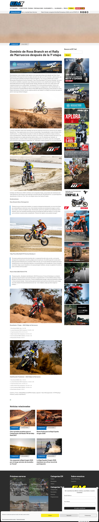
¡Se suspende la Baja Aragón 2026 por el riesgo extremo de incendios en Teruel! (21, 462)
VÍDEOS (66, 8)
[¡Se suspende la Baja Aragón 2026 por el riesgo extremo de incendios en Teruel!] (22, 454)
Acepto (50, 515)
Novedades (53, 481)
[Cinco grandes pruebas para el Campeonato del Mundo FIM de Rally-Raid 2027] (22, 425)
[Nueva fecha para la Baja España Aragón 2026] (49, 425)
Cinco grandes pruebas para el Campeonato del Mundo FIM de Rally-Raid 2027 (22, 433)
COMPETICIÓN (23, 8)
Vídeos (52, 483)
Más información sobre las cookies (9, 519)
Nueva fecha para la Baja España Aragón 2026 (72, 12)
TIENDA (71, 8)
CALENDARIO (58, 8)
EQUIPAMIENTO (48, 8)
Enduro (52, 479)
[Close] (97, 488)
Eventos (53, 494)
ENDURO (78, 8)
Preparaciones (54, 497)
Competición (14, 44)
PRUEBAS (30, 8)
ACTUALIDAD (13, 8)
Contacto (73, 481)
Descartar (69, 515)
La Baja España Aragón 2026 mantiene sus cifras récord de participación (47, 462)
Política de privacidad (20, 519)
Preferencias (88, 515)
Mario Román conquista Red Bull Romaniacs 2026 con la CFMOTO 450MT (35, 12)
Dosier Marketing (75, 479)
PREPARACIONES (38, 8)
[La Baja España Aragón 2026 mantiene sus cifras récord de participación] (49, 454)
